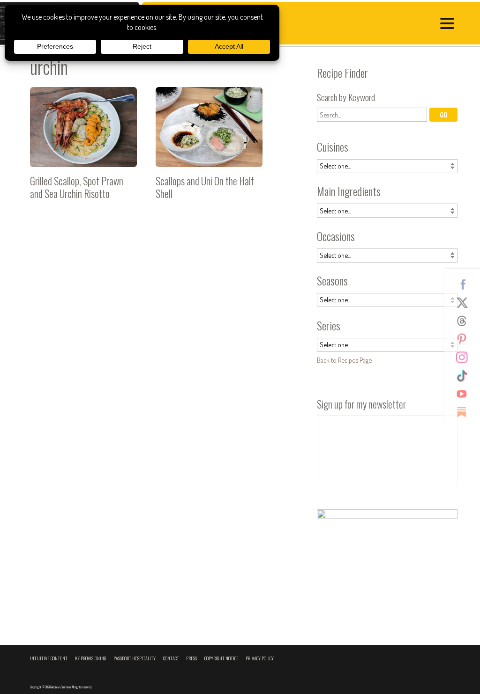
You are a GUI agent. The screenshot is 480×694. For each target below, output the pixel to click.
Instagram (465, 357)
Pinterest (465, 338)
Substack (465, 411)
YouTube (465, 393)
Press (191, 658)
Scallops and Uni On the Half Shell (209, 147)
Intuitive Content (49, 658)
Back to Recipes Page (344, 360)
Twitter (465, 302)
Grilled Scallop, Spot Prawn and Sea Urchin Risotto (83, 147)
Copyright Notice (221, 658)
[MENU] (449, 25)
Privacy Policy (260, 658)
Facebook (465, 284)
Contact (171, 658)
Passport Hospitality (134, 658)
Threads (465, 320)
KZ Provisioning (90, 658)
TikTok (465, 375)
